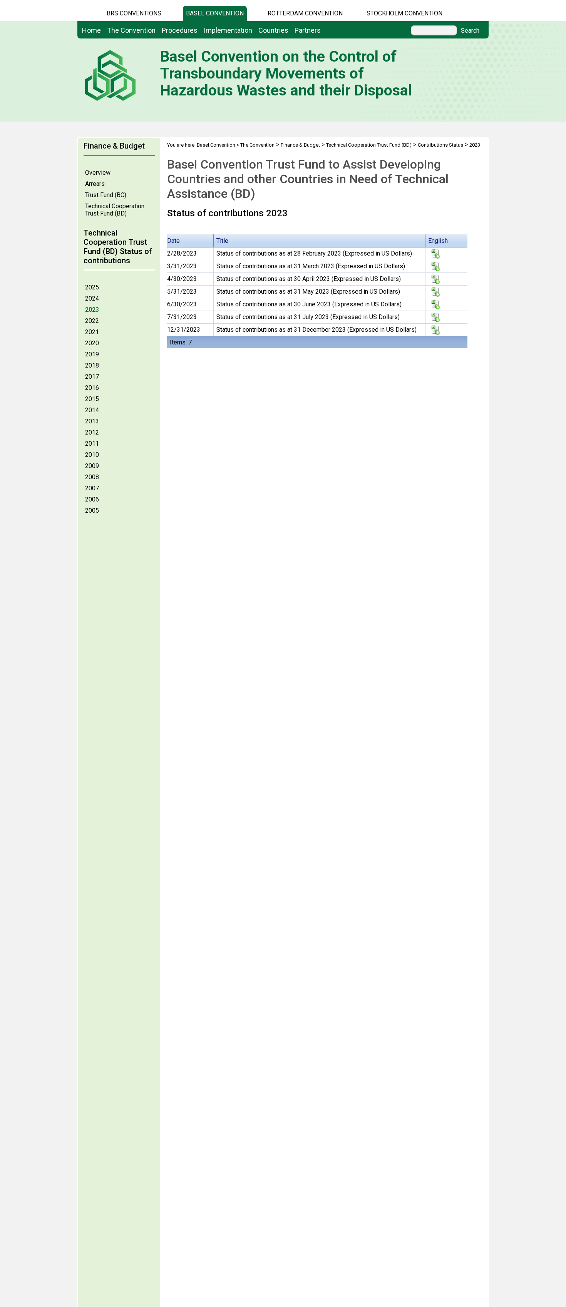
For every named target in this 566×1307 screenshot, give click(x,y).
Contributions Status (440, 145)
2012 (92, 432)
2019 (92, 354)
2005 (92, 510)
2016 (92, 387)
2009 (92, 466)
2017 (92, 376)
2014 (92, 410)
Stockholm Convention (404, 13)
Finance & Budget (300, 145)
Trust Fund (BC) (105, 195)
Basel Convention (215, 13)
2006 (92, 499)
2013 (92, 421)
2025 (92, 287)
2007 (92, 488)
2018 (92, 365)
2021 (92, 332)
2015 (92, 399)
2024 (92, 298)
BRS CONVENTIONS (134, 13)
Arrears (95, 183)
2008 (92, 477)
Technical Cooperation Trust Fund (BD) (114, 209)
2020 (92, 343)
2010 (92, 454)
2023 (92, 309)
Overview (98, 172)
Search (470, 31)
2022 (92, 320)
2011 (92, 443)
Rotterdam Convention (305, 13)
